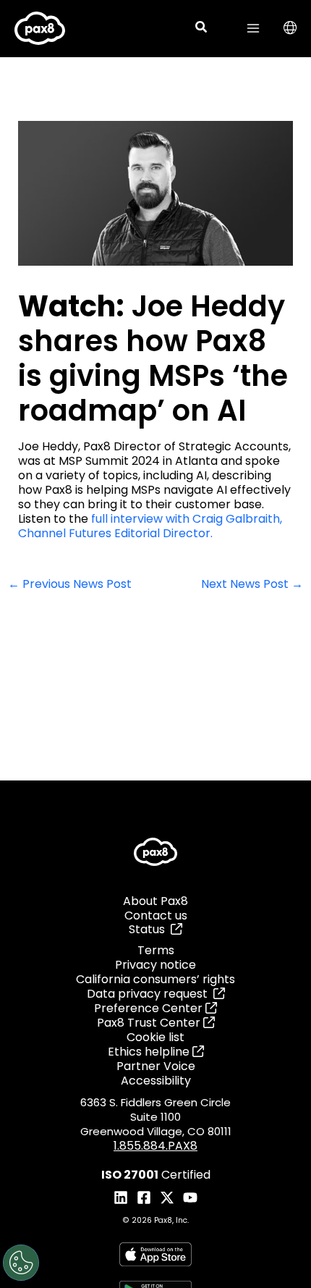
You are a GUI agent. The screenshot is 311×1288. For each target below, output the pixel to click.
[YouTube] (190, 1197)
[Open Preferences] (21, 1263)
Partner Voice (155, 1066)
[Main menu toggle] (253, 28)
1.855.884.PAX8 (155, 1145)
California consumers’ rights (155, 979)
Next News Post (252, 584)
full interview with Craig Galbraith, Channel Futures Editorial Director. (150, 526)
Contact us (155, 915)
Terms (155, 950)
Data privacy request (150, 993)
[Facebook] (144, 1197)
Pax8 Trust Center (150, 1022)
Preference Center (149, 1008)
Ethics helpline (150, 1051)
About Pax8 (155, 901)
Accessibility (156, 1080)
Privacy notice (155, 964)
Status (150, 929)
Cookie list (155, 1037)
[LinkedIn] (121, 1197)
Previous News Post (70, 584)
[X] (167, 1197)
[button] (201, 29)
